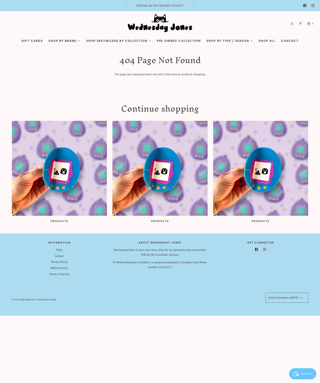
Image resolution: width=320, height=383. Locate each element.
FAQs (59, 250)
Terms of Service (59, 274)
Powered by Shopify (47, 299)
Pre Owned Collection (179, 41)
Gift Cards (32, 41)
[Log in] (300, 23)
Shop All (267, 41)
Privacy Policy (59, 262)
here (174, 74)
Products (59, 221)
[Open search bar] (292, 23)
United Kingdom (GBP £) (283, 297)
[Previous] (127, 5)
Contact (290, 41)
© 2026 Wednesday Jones (24, 299)
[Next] (193, 5)
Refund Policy (59, 268)
